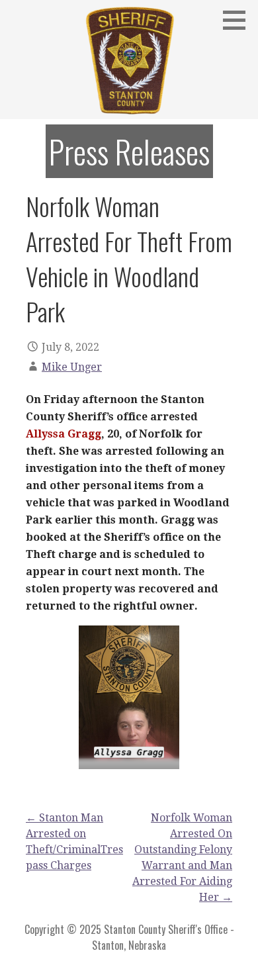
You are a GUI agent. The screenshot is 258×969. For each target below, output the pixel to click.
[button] (239, 20)
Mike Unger (72, 367)
